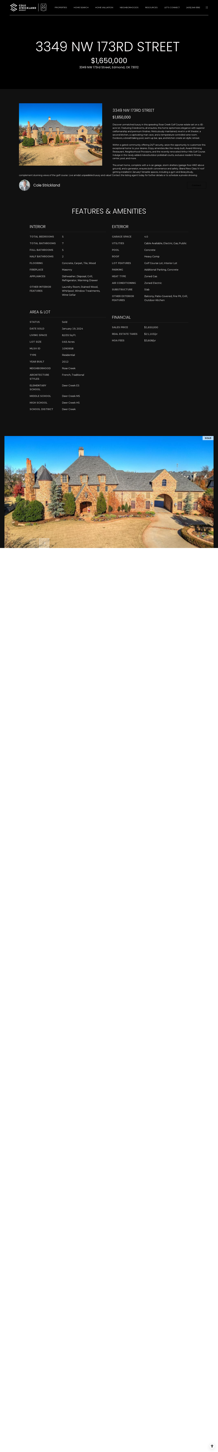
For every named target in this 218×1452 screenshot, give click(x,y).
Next (44, 543)
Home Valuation (104, 7)
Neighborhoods (129, 7)
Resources (151, 7)
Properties (61, 7)
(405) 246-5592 (193, 7)
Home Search (81, 7)
